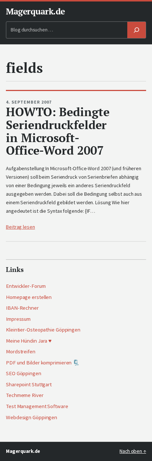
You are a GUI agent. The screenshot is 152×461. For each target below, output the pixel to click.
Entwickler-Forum (25, 286)
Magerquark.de (35, 11)
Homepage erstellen (29, 297)
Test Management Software (37, 406)
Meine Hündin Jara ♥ (29, 340)
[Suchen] (136, 30)
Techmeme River (25, 395)
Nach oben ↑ (133, 451)
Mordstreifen (20, 351)
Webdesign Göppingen (31, 417)
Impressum (18, 319)
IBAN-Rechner (22, 307)
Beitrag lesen (20, 226)
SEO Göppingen (23, 373)
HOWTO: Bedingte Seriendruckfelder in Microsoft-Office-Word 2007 (58, 131)
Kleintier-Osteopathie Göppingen (43, 329)
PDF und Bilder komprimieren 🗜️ (42, 362)
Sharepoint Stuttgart (29, 384)
